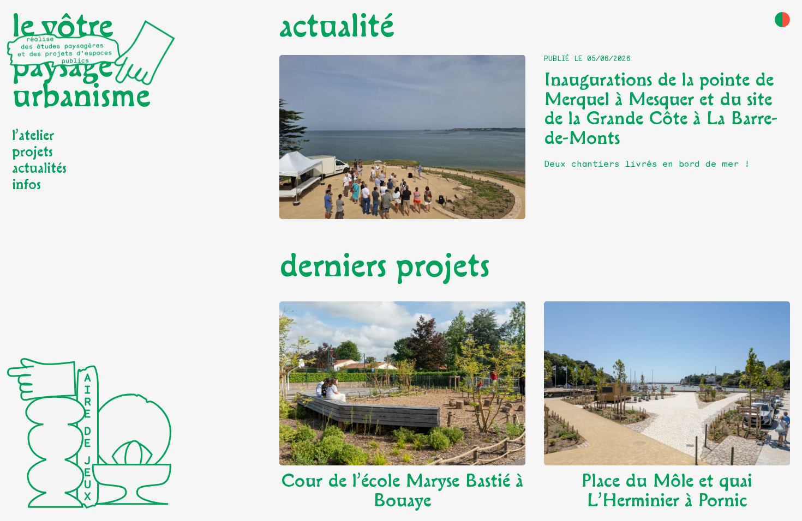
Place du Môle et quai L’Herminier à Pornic (666, 491)
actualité (336, 26)
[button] (782, 19)
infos (26, 184)
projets (32, 152)
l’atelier (33, 135)
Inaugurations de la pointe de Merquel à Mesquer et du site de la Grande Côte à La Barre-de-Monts (660, 109)
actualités (39, 168)
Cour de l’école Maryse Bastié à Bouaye (402, 491)
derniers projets (384, 266)
